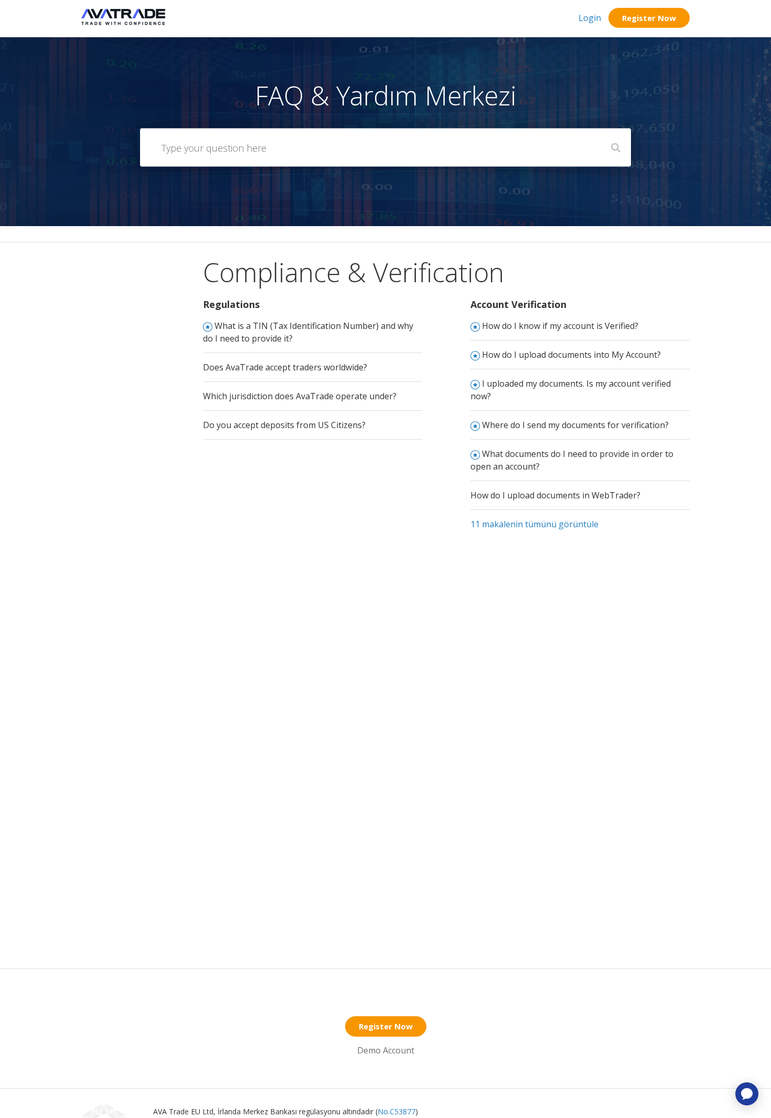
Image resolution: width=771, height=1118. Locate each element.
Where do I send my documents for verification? (575, 425)
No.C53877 (396, 1111)
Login (590, 18)
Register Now (649, 18)
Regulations (231, 304)
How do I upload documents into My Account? (571, 354)
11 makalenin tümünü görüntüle (534, 524)
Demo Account (385, 1050)
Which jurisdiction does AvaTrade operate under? (300, 396)
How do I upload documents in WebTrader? (555, 495)
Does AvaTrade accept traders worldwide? (285, 367)
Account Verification (518, 304)
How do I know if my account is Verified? (560, 326)
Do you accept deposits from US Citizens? (284, 425)
